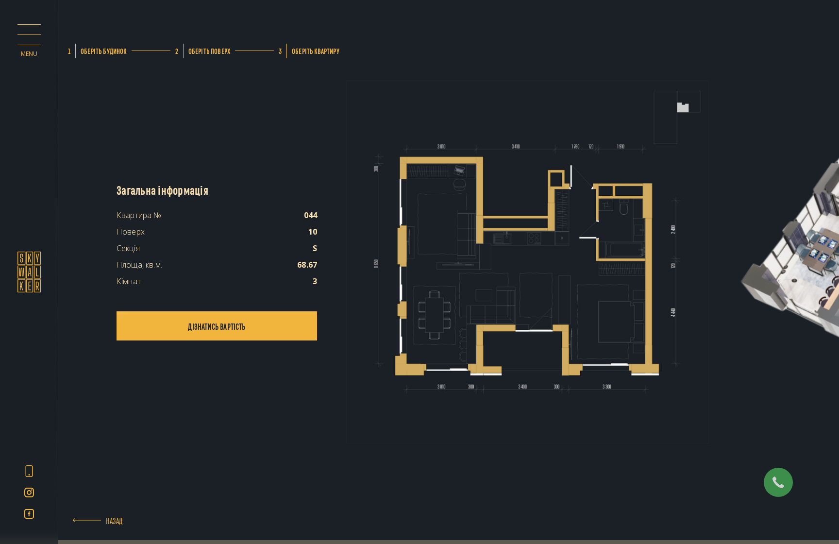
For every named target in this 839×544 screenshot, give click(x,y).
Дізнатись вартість (216, 326)
